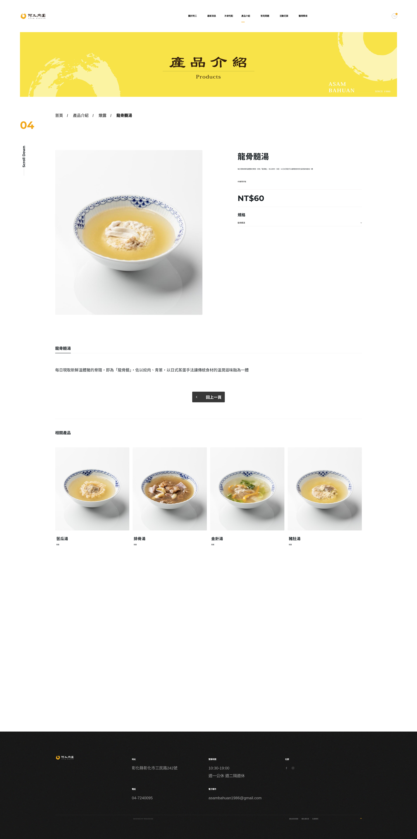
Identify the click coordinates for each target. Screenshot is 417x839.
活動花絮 (284, 16)
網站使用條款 (293, 819)
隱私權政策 (305, 819)
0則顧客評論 (242, 181)
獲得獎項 (303, 16)
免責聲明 (315, 819)
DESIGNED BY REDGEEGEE (143, 819)
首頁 (59, 115)
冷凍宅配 (228, 16)
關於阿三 (192, 16)
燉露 (102, 115)
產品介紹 (245, 16)
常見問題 (265, 16)
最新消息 (211, 16)
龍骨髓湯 (124, 115)
